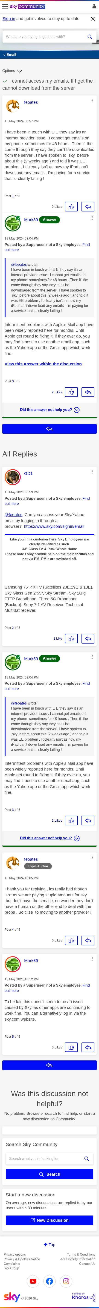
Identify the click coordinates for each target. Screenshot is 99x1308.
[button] (92, 100)
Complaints (12, 1263)
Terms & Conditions (81, 1254)
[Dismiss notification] (93, 19)
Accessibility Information (77, 1259)
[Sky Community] (28, 6)
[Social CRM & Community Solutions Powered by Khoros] (83, 1297)
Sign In (93, 7)
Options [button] (8, 71)
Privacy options (15, 1254)
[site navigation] (5, 6)
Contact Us (87, 1263)
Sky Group (11, 1268)
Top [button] (52, 1244)
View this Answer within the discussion (43, 364)
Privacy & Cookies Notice (22, 1259)
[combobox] (45, 37)
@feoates (19, 264)
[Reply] (88, 206)
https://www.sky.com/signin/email (54, 526)
